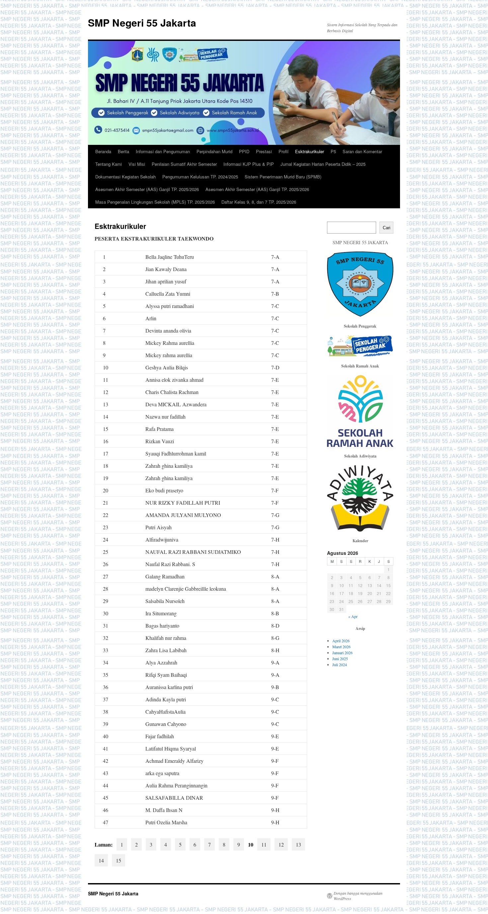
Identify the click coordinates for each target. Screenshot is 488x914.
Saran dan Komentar (362, 151)
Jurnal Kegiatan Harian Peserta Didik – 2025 (323, 164)
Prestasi (264, 151)
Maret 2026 (341, 646)
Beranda (103, 151)
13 (298, 844)
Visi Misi (136, 164)
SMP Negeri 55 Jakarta (142, 22)
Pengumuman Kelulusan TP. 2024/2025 (200, 176)
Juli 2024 (339, 664)
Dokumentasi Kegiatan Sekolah (125, 176)
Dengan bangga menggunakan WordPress (358, 895)
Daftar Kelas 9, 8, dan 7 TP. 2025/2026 (258, 202)
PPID (244, 151)
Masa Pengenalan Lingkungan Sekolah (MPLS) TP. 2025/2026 (155, 202)
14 (101, 860)
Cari (386, 227)
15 (118, 860)
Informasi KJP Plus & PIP (248, 164)
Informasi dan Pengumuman (163, 151)
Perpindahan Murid (214, 151)
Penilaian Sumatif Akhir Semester (184, 164)
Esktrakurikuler (309, 151)
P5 (333, 151)
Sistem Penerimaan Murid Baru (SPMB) (283, 176)
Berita (123, 151)
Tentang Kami (108, 164)
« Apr (353, 616)
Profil (283, 151)
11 (264, 844)
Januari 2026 (342, 652)
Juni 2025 (340, 658)
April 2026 (341, 640)
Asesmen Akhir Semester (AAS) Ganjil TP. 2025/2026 (147, 189)
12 (281, 844)
